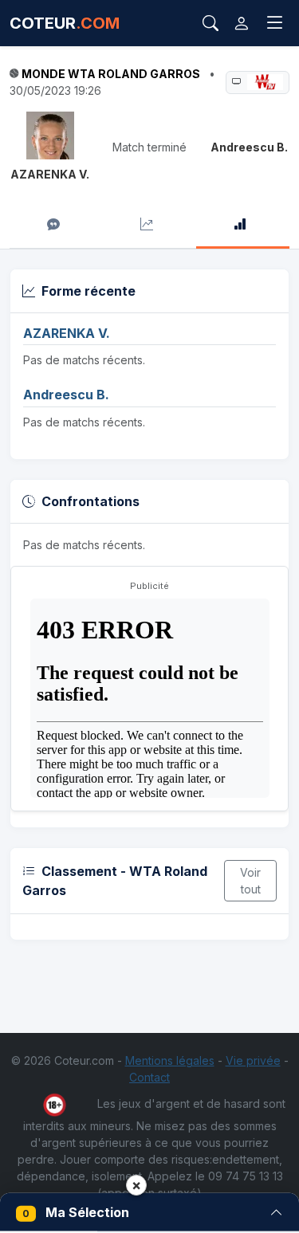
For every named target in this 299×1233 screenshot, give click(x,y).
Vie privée (253, 1060)
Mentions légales (169, 1060)
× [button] (136, 1184)
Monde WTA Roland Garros (111, 73)
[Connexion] (241, 23)
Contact (149, 1077)
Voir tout (250, 881)
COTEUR (65, 23)
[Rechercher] (210, 23)
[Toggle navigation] (275, 23)
